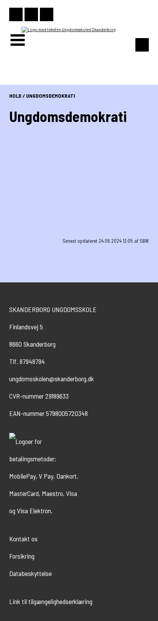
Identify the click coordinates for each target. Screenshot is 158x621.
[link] (43, 181)
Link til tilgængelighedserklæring (50, 601)
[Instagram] (16, 14)
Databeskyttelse (30, 573)
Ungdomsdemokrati (50, 95)
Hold (15, 95)
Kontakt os (23, 538)
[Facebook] (31, 14)
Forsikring (22, 556)
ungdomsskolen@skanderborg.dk (51, 378)
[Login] (46, 14)
